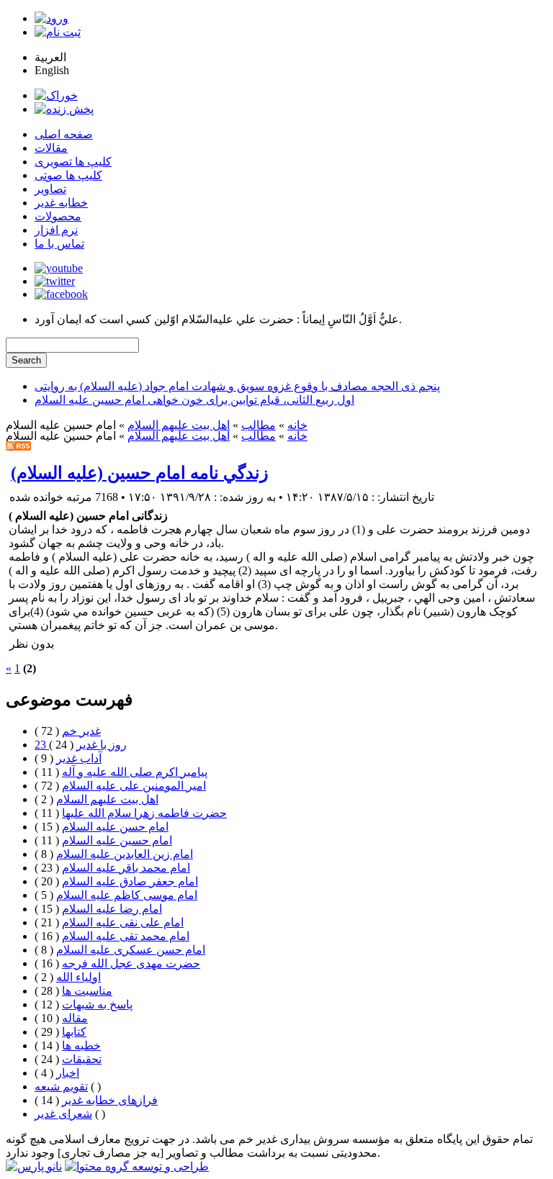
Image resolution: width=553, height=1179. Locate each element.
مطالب (258, 425)
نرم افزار (56, 230)
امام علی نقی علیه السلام (123, 922)
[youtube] (59, 268)
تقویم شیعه (61, 1086)
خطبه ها (81, 1045)
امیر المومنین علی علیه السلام (134, 786)
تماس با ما (59, 244)
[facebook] (61, 294)
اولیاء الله (78, 977)
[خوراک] (56, 95)
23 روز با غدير (81, 744)
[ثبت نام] (58, 32)
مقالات (51, 148)
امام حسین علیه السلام (117, 840)
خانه (297, 425)
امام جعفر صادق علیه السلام (130, 881)
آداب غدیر (79, 758)
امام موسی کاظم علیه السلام (126, 895)
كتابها (74, 1032)
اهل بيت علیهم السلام (178, 425)
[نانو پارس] (34, 1166)
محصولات (58, 216)
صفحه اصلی (64, 134)
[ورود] (51, 18)
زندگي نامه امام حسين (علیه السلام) (140, 473)
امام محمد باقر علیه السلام (126, 868)
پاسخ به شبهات (97, 1004)
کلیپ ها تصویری (73, 161)
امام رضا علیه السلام (112, 909)
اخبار (67, 1073)
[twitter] (55, 281)
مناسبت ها (87, 991)
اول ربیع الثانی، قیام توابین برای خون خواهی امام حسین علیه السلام (194, 400)
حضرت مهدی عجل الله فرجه (131, 963)
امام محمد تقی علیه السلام (125, 936)
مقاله (75, 1018)
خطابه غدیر (61, 202)
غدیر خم (81, 731)
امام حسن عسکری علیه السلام (130, 950)
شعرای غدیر (63, 1114)
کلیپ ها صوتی (68, 175)
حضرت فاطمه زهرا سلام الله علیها (144, 813)
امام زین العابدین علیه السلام (124, 854)
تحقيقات (82, 1059)
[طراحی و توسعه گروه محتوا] (137, 1166)
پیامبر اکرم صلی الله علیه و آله (134, 772)
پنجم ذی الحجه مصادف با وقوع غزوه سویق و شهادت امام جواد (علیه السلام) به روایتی (237, 386)
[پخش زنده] (64, 109)
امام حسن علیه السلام (115, 827)
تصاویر (50, 189)
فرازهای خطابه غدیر (110, 1100)
